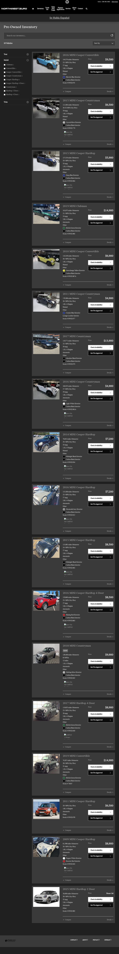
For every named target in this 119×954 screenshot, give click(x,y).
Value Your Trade (53, 8)
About (84, 940)
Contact (80, 9)
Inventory (40, 9)
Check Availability (96, 66)
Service (68, 9)
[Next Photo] (57, 63)
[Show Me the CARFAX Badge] (68, 415)
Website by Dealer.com (10, 940)
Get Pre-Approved (96, 72)
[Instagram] (67, 3)
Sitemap (107, 940)
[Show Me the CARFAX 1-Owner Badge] (68, 870)
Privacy (95, 940)
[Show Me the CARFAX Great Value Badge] (68, 134)
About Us (74, 8)
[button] (88, 651)
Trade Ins (47, 8)
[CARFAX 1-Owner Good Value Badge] (68, 736)
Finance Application (60, 8)
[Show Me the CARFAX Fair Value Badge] (68, 684)
